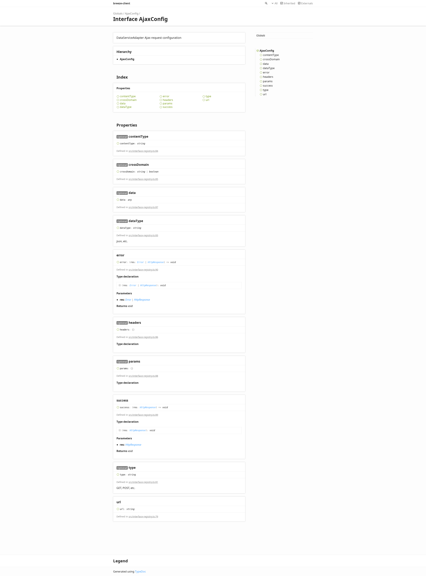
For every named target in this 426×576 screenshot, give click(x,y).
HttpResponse (156, 262)
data (122, 103)
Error (140, 262)
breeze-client (121, 3)
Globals (118, 13)
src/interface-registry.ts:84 (143, 150)
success (168, 107)
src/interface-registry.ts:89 (143, 414)
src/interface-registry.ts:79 (143, 516)
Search (266, 3)
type (208, 96)
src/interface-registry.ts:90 (143, 269)
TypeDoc (140, 571)
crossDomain (128, 100)
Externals (307, 3)
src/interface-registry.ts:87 (143, 207)
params (167, 103)
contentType (128, 96)
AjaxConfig (131, 13)
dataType (125, 107)
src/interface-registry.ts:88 (143, 375)
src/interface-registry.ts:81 (143, 482)
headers (168, 100)
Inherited (289, 3)
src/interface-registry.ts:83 (143, 235)
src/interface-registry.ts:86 (143, 337)
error (166, 96)
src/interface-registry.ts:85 (143, 179)
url (207, 100)
